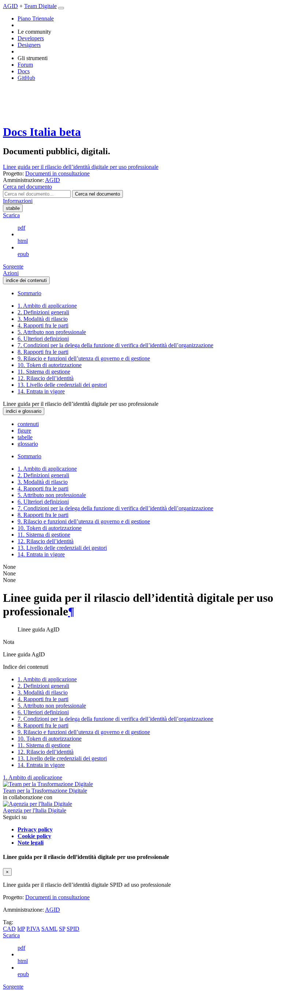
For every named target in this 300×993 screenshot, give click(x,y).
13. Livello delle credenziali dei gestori (62, 385)
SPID (73, 929)
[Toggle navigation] (61, 8)
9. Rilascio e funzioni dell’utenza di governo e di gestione (84, 358)
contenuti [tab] (28, 424)
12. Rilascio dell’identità (46, 378)
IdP (21, 929)
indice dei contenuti (26, 280)
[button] (27, 187)
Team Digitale (40, 6)
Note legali (31, 843)
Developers (31, 38)
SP (62, 929)
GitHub (26, 78)
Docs (24, 71)
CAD (9, 929)
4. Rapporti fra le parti (43, 325)
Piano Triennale (36, 18)
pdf (21, 228)
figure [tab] (24, 430)
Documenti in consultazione (57, 897)
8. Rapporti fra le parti (43, 352)
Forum (25, 65)
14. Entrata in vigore (41, 391)
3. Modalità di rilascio (43, 319)
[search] (97, 194)
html (23, 241)
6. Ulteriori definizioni (43, 339)
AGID (10, 6)
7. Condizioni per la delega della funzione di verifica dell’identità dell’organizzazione (115, 345)
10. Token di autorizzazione (50, 365)
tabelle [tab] (25, 437)
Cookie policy (34, 836)
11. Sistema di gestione (44, 371)
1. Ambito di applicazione (47, 306)
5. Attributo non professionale (52, 332)
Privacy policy (35, 829)
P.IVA (33, 929)
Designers (29, 45)
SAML (49, 929)
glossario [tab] (28, 444)
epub (23, 254)
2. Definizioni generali (43, 312)
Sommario (29, 293)
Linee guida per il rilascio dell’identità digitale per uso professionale (80, 167)
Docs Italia (42, 131)
